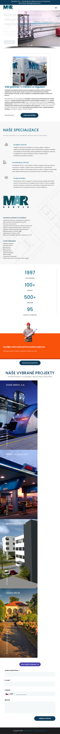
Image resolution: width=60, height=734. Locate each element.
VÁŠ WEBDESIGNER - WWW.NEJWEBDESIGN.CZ (35, 730)
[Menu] (56, 8)
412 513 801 (23, 3)
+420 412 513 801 (29, 115)
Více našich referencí (29, 664)
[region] (30, 29)
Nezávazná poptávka (30, 363)
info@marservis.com (35, 3)
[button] (28, 45)
